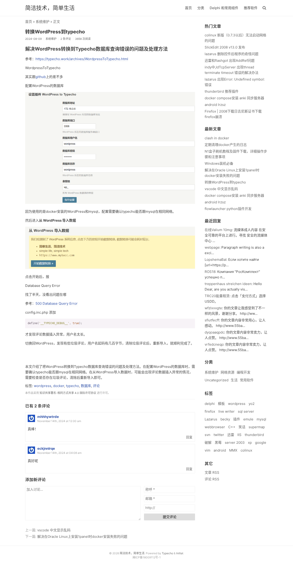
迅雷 (230, 435)
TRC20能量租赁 (217, 296)
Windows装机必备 (219, 163)
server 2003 (235, 442)
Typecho (167, 553)
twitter (219, 435)
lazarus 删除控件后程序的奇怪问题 (231, 54)
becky (225, 419)
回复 (189, 437)
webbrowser (215, 427)
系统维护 (42, 21)
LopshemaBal (215, 259)
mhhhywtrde (48, 416)
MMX (233, 450)
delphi (210, 403)
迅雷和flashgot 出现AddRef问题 (230, 60)
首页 (188, 8)
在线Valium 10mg (218, 230)
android (220, 450)
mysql (261, 419)
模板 (221, 403)
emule (248, 419)
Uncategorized (216, 380)
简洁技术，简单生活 (50, 8)
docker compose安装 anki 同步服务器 (234, 98)
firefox (210, 411)
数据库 (86, 386)
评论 (96, 386)
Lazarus (211, 419)
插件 (236, 419)
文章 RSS (212, 472)
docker (58, 386)
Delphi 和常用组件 (224, 8)
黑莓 (218, 442)
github (40, 77)
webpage (212, 247)
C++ (231, 427)
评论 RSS (212, 479)
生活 (234, 380)
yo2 (252, 403)
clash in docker (217, 138)
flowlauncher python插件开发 (228, 209)
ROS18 (210, 271)
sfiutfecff (212, 320)
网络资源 (227, 372)
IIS (239, 435)
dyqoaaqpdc (214, 332)
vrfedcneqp (214, 344)
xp (250, 442)
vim (207, 450)
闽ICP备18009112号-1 (147, 557)
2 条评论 (65, 38)
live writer (226, 411)
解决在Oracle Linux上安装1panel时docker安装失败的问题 (82, 536)
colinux (246, 450)
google (260, 442)
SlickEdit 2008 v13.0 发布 (225, 47)
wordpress (42, 386)
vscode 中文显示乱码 (54, 530)
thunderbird (254, 435)
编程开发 (243, 372)
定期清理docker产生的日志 (226, 145)
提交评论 (169, 517)
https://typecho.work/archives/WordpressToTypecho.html (81, 59)
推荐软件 (251, 8)
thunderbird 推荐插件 (222, 91)
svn (207, 435)
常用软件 (247, 380)
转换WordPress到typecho (55, 32)
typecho (72, 386)
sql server (246, 411)
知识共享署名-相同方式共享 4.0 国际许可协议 (68, 393)
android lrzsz (215, 104)
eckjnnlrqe (46, 448)
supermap (257, 427)
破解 (208, 442)
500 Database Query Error (56, 303)
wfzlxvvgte (213, 308)
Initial (179, 553)
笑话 (242, 427)
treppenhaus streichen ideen (228, 284)
